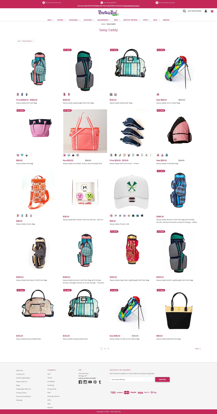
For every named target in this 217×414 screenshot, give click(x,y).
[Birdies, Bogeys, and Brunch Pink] (115, 215)
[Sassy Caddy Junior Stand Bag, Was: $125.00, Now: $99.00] (178, 70)
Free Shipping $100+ (110, 2)
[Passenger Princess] (133, 215)
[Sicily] (146, 155)
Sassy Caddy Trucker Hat (119, 224)
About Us (19, 370)
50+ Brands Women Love (53, 2)
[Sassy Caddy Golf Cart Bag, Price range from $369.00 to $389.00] (38, 70)
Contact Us (20, 374)
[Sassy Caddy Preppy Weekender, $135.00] (85, 311)
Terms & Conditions (23, 396)
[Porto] (73, 155)
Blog (18, 385)
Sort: (19, 41)
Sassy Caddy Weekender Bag (121, 103)
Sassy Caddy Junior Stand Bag (168, 103)
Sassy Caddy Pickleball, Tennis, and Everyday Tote (82, 163)
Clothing (88, 20)
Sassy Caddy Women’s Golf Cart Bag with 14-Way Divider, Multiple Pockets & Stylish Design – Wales (176, 221)
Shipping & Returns (23, 389)
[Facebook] (80, 382)
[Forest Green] (150, 155)
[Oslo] (22, 155)
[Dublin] (64, 94)
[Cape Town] (68, 94)
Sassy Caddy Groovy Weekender (28, 339)
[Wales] (22, 94)
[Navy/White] (111, 155)
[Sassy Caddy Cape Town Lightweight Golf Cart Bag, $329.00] (132, 252)
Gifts (145, 20)
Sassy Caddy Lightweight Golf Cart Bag (78, 103)
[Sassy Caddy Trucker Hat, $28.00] (132, 191)
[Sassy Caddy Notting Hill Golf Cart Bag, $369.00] (38, 252)
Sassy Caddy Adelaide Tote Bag (168, 339)
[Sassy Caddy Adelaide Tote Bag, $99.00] (178, 311)
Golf (50, 20)
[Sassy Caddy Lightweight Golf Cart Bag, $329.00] (85, 70)
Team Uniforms (21, 382)
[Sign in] (206, 11)
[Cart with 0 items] (212, 11)
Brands (166, 20)
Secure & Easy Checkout (167, 2)
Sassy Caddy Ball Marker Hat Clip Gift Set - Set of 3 (83, 220)
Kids (116, 20)
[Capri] (142, 155)
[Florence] (17, 94)
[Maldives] (77, 155)
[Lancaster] (64, 155)
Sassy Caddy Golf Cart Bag (26, 103)
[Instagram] (85, 382)
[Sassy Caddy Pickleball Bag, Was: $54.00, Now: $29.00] (178, 131)
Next (197, 349)
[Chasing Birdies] (142, 215)
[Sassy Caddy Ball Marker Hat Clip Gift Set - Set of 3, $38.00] (85, 191)
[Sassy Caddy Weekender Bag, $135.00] (132, 70)
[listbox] (28, 41)
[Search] (183, 11)
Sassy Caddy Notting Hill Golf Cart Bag (31, 280)
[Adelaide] (26, 155)
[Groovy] (115, 94)
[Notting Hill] (26, 94)
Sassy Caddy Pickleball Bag (167, 163)
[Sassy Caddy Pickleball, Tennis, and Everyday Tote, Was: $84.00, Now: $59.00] (85, 131)
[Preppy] (111, 94)
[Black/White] (115, 155)
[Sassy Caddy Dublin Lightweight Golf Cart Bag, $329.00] (178, 252)
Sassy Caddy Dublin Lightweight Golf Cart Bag (174, 280)
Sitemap (19, 400)
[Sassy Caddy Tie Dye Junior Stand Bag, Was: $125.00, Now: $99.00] (132, 311)
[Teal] (133, 155)
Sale (155, 20)
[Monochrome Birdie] (128, 215)
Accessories (102, 20)
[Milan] (17, 155)
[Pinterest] (95, 382)
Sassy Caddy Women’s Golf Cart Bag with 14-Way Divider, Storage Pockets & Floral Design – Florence (83, 281)
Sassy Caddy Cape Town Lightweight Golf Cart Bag (129, 280)
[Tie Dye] (157, 94)
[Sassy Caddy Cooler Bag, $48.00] (38, 191)
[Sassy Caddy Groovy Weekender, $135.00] (38, 311)
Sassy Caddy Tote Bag (24, 163)
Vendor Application (23, 378)
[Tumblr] (100, 382)
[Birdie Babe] (120, 215)
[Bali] (68, 155)
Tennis (60, 20)
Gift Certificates (194, 11)
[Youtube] (90, 382)
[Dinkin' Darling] (124, 215)
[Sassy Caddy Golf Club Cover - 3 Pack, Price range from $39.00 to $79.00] (132, 131)
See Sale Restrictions (131, 6)
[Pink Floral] (30, 215)
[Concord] (162, 155)
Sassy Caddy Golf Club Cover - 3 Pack (124, 163)
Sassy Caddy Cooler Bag (25, 224)
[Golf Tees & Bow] (111, 215)
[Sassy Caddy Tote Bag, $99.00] (38, 131)
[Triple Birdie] (137, 215)
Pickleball (73, 20)
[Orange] (124, 155)
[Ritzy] (137, 155)
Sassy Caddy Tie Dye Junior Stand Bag (124, 339)
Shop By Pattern (130, 20)
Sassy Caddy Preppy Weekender (75, 339)
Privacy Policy (21, 393)
